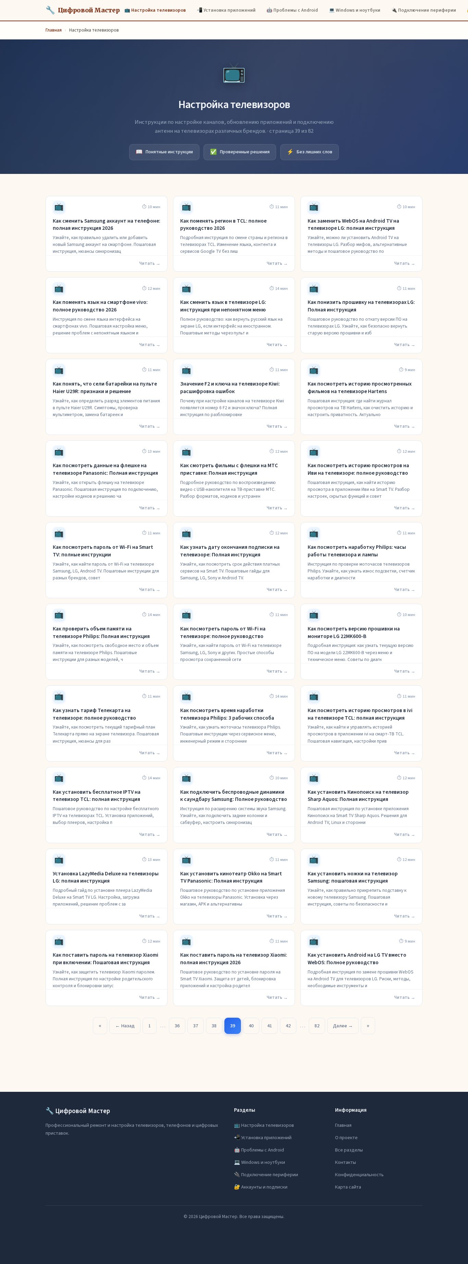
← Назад (125, 1025)
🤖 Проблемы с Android (292, 10)
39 (232, 1025)
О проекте (346, 1137)
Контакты (345, 1162)
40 (251, 1025)
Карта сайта (348, 1187)
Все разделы (349, 1150)
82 (317, 1025)
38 (214, 1025)
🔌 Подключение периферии (423, 10)
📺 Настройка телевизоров (155, 10)
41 (269, 1025)
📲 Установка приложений (226, 10)
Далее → (343, 1025)
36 (177, 1025)
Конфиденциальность (359, 1174)
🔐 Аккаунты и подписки (260, 1187)
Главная (54, 30)
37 (195, 1025)
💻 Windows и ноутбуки (354, 10)
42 (288, 1025)
